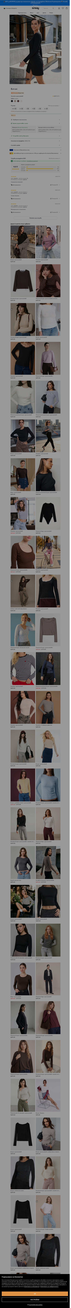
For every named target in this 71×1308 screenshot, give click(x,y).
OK (35, 1294)
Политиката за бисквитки (31, 1286)
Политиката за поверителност (49, 1286)
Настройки (34, 1300)
